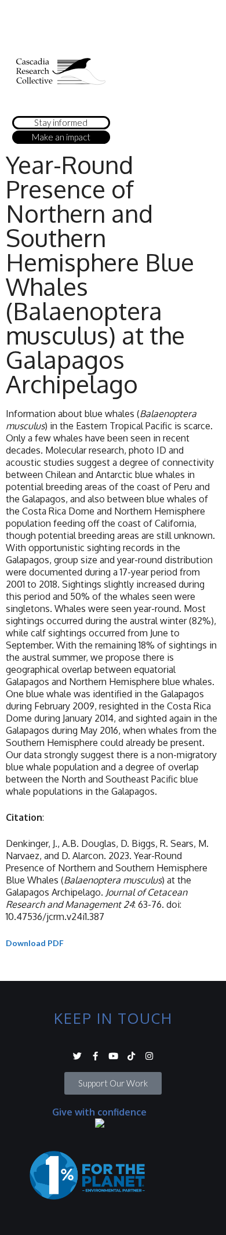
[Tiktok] (131, 1056)
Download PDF (35, 943)
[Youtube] (113, 1056)
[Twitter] (77, 1056)
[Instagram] (149, 1056)
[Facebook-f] (95, 1056)
